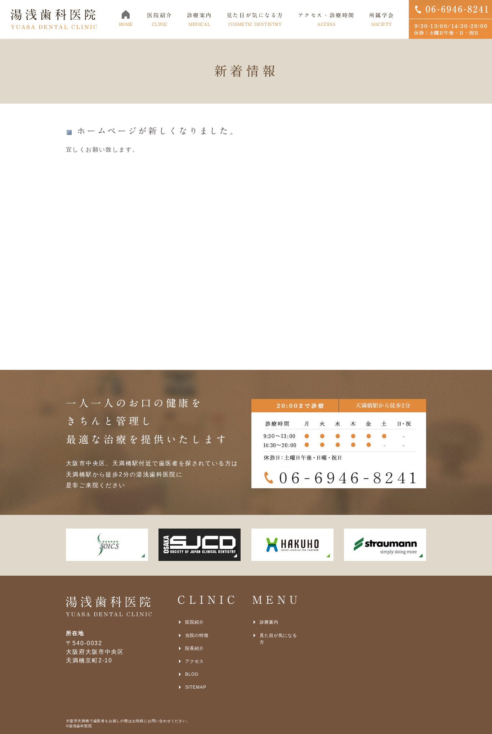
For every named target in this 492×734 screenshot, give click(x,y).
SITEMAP (195, 687)
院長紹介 (194, 648)
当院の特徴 (197, 635)
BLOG (191, 674)
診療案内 (269, 622)
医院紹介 (194, 622)
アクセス (194, 661)
